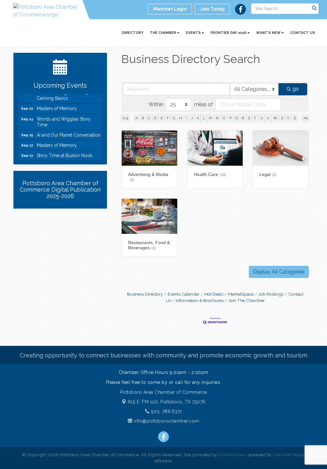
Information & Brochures (200, 300)
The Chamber (163, 33)
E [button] (162, 118)
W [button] (275, 118)
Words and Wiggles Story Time (64, 119)
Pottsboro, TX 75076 (167, 401)
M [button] (210, 118)
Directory (132, 33)
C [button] (149, 118)
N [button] (217, 118)
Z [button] (294, 118)
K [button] (198, 118)
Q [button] (236, 118)
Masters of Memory (57, 106)
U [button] (261, 118)
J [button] (192, 118)
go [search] (296, 89)
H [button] (180, 118)
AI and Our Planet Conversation (69, 132)
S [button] (249, 118)
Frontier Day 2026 (228, 33)
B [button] (143, 118)
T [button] (255, 118)
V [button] (268, 118)
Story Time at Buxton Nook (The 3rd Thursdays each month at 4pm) (64, 159)
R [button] (243, 118)
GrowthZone (230, 454)
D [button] (155, 118)
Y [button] (288, 118)
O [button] (224, 118)
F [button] (168, 118)
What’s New (268, 33)
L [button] (204, 118)
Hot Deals (213, 294)
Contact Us (302, 33)
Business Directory (145, 294)
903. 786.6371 (166, 411)
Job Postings (270, 294)
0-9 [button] (125, 118)
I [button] (186, 118)
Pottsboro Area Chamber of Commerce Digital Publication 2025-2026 (60, 189)
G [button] (174, 118)
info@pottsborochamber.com (166, 421)
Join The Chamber (246, 300)
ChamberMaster (289, 454)
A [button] (136, 118)
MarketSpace (241, 294)
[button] (279, 272)
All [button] (305, 118)
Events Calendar (184, 294)
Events (193, 33)
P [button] (230, 118)
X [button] (282, 118)
